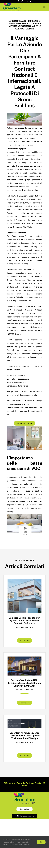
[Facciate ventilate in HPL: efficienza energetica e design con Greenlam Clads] (24, 658)
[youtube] (26, 1)
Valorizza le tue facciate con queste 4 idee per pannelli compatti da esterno (24, 620)
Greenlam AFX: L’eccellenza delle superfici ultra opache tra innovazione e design (24, 735)
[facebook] (18, 1)
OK (41, 842)
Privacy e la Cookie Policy (12, 845)
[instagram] (22, 1)
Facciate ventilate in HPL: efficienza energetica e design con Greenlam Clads (24, 683)
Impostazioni (25, 845)
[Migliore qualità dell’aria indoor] (24, 793)
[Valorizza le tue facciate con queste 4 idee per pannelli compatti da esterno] (24, 581)
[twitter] (31, 1)
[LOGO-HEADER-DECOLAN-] (12, 3)
